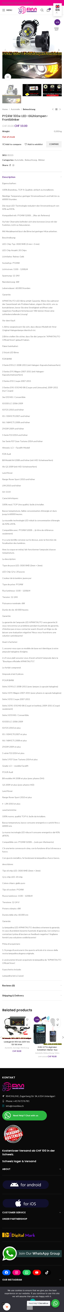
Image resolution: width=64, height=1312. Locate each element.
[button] (5, 50)
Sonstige (16, 1048)
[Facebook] (6, 1272)
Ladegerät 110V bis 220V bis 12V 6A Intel (17, 1043)
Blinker (41, 160)
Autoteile (15, 109)
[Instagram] (16, 1272)
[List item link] (32, 1101)
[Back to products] (56, 109)
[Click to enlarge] (7, 77)
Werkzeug (25, 1048)
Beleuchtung (29, 109)
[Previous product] (53, 109)
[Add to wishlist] (27, 1019)
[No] (30, 1307)
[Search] (42, 10)
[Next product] (60, 109)
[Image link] (13, 1086)
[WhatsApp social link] (13, 165)
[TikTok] (47, 1272)
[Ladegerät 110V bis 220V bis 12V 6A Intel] (16, 1027)
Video (56, 1053)
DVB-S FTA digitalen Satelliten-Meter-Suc (47, 1048)
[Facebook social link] (10, 165)
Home (5, 109)
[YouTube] (37, 1272)
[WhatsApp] (26, 1272)
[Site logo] (28, 10)
